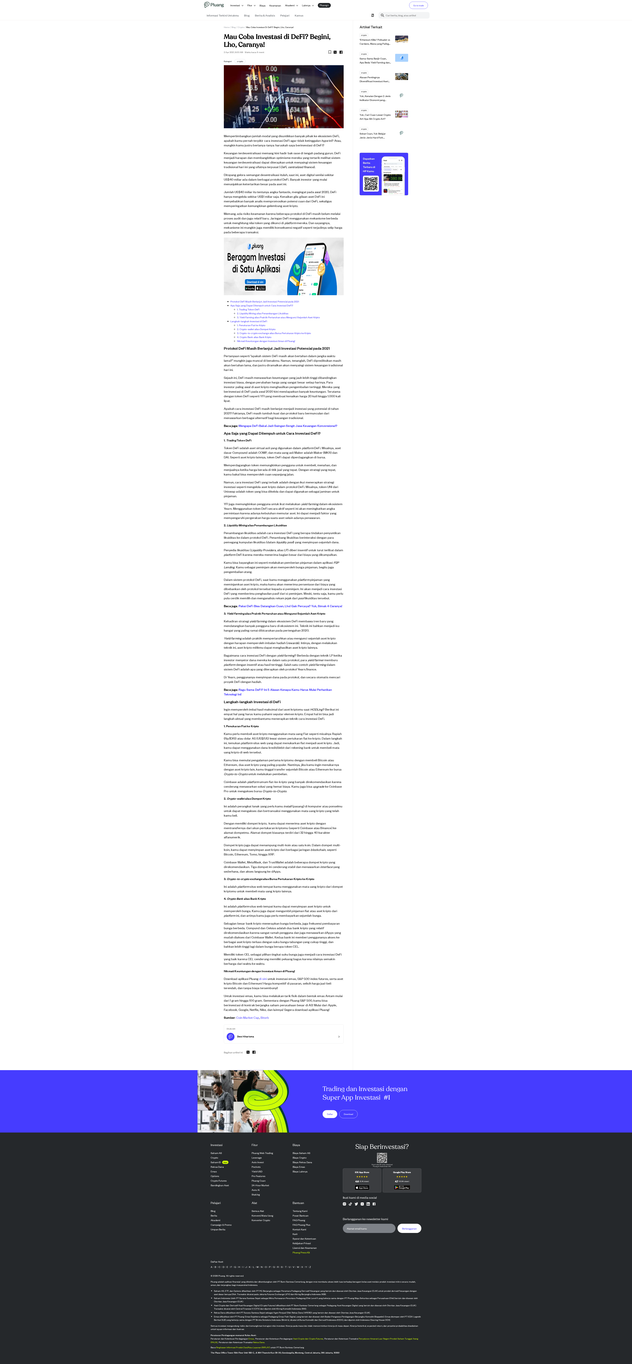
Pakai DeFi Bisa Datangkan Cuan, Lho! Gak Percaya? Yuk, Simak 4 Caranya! (290, 606)
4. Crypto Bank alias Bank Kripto (254, 337)
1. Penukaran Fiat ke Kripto (251, 325)
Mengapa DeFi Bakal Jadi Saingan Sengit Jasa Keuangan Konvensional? (288, 425)
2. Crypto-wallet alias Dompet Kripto (256, 329)
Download (348, 1114)
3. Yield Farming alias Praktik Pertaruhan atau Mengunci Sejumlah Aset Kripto (278, 317)
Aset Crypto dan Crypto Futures (308, 1338)
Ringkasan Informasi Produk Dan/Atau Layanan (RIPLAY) (243, 1347)
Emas (251, 1338)
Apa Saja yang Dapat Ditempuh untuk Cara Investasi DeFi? (261, 305)
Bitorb (265, 1017)
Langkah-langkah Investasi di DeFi (248, 321)
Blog (234, 27)
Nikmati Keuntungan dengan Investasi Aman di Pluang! (266, 341)
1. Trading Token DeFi (248, 309)
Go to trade (418, 5)
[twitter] (335, 52)
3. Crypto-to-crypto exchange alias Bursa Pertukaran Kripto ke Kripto (274, 333)
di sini (263, 978)
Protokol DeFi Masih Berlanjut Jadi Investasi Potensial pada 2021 (264, 301)
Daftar (330, 1114)
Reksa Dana (259, 1342)
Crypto (241, 27)
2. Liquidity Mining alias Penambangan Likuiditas (262, 313)
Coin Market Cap (247, 1017)
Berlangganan (409, 1228)
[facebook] (341, 52)
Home (227, 27)
